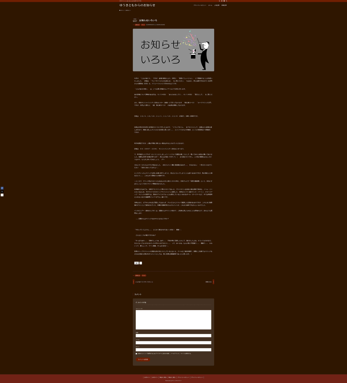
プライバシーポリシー (183, 377)
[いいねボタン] (136, 263)
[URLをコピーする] (2, 195)
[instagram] (222, 1)
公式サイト (147, 377)
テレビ (143, 24)
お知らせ (137, 24)
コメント (139, 308)
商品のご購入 (163, 377)
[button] (2, 188)
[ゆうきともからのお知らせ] (137, 5)
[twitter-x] (219, 1)
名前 (137, 332)
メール (138, 339)
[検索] (226, 1)
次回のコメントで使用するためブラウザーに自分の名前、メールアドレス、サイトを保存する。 (165, 353)
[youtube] (224, 1)
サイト (138, 346)
